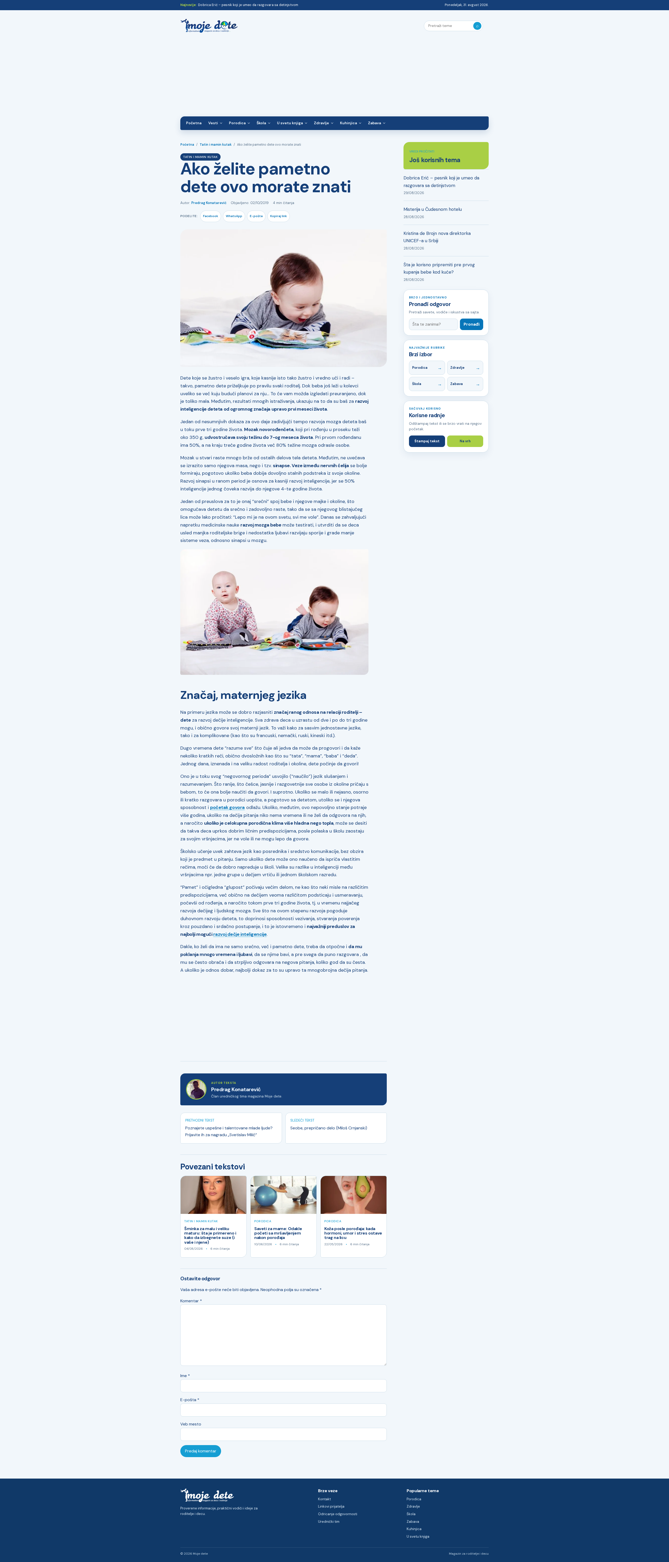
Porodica (237, 123)
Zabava (374, 123)
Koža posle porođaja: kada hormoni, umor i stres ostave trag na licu (353, 1233)
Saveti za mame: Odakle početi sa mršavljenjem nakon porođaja (278, 1233)
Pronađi (472, 324)
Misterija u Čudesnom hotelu (432, 209)
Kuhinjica (348, 123)
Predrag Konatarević (209, 203)
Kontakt (324, 1499)
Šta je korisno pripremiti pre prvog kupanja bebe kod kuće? (439, 268)
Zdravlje (321, 123)
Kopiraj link (278, 216)
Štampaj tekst (427, 441)
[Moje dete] (209, 26)
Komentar (191, 1301)
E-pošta (256, 216)
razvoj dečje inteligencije (240, 934)
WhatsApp (234, 216)
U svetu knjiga (290, 123)
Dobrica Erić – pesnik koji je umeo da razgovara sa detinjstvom (248, 5)
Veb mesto (190, 1424)
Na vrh (465, 441)
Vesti (213, 123)
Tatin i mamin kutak (216, 145)
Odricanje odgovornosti (337, 1514)
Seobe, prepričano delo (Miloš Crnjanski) (328, 1128)
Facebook (210, 216)
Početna (193, 123)
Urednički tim (328, 1521)
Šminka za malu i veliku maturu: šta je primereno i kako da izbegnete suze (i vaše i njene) (210, 1235)
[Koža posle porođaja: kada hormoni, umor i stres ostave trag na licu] (354, 1195)
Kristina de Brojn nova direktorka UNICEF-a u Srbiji (437, 237)
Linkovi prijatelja (331, 1506)
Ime (185, 1375)
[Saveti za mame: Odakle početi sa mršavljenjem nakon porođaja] (283, 1195)
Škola (261, 123)
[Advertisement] (334, 77)
